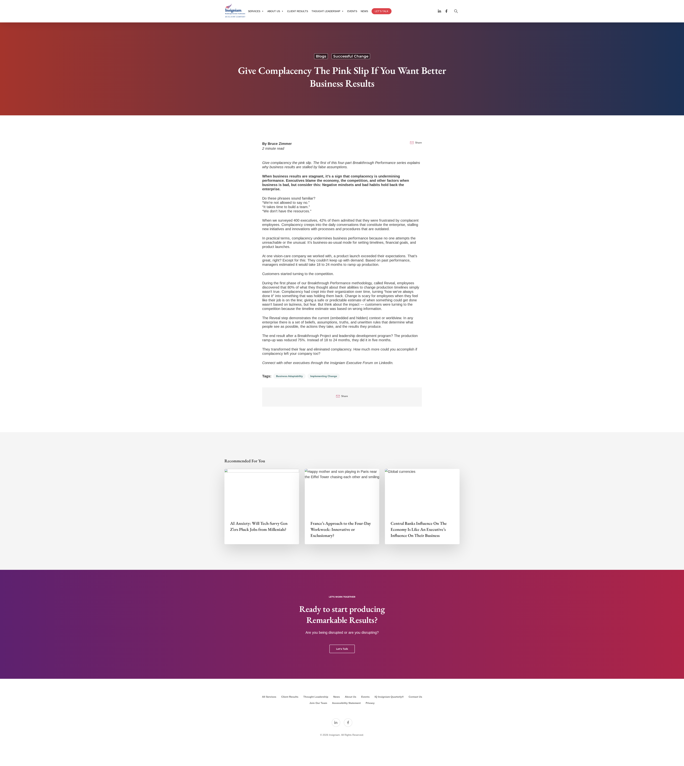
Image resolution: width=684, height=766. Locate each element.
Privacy (370, 703)
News (336, 696)
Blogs (321, 56)
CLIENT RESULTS (297, 11)
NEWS (364, 11)
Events (365, 696)
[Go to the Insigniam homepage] (235, 10)
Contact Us (415, 696)
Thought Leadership (315, 696)
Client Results (289, 696)
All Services (269, 696)
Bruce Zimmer (280, 144)
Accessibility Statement (346, 703)
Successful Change (350, 56)
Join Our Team (318, 703)
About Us (350, 696)
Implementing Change (323, 376)
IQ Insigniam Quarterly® (389, 696)
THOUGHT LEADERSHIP (326, 11)
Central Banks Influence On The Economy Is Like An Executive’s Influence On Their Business (419, 529)
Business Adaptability (289, 376)
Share (418, 142)
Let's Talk (342, 648)
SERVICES (254, 11)
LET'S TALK (381, 11)
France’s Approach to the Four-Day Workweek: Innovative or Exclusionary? (340, 529)
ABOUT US (273, 11)
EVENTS (352, 11)
